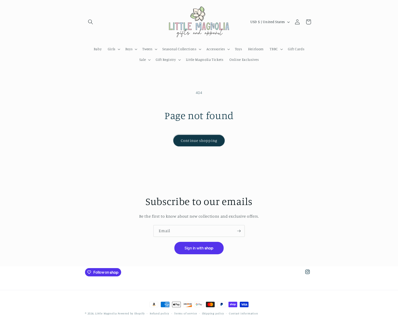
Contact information (243, 313)
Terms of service (185, 313)
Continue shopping (199, 140)
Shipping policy (213, 313)
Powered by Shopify (131, 313)
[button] (90, 21)
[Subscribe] (238, 231)
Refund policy (159, 313)
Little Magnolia (106, 313)
